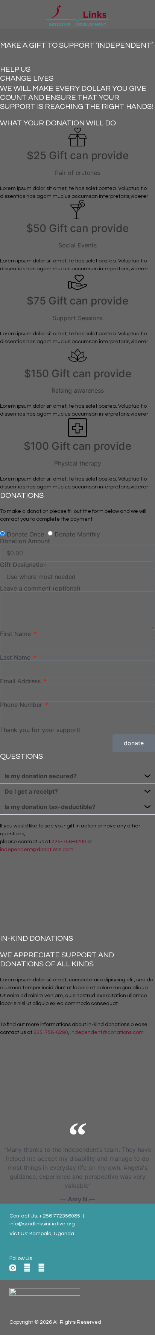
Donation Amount (25, 541)
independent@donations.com (36, 849)
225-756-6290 (69, 841)
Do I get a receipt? (31, 791)
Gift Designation (23, 565)
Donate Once (25, 534)
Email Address (21, 681)
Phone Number (22, 705)
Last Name (16, 657)
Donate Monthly (77, 534)
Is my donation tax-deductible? (50, 807)
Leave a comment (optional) (40, 588)
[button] (77, 35)
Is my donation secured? (41, 776)
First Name (16, 634)
